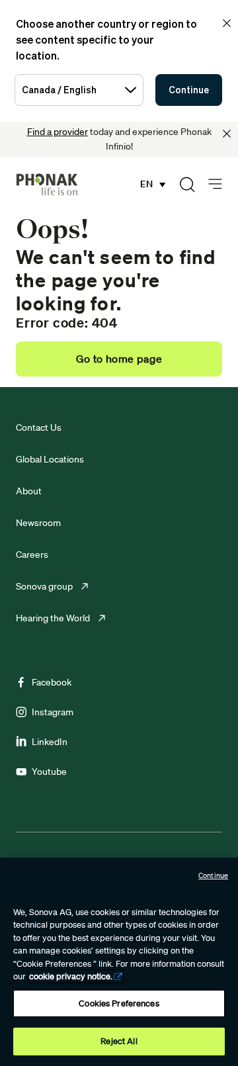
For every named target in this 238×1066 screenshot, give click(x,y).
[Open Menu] (215, 184)
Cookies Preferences (119, 1003)
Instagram (52, 712)
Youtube (49, 771)
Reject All (118, 1041)
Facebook (51, 682)
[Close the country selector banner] (227, 23)
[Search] (187, 185)
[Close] (227, 134)
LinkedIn (49, 742)
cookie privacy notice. (70, 976)
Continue (189, 89)
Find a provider (57, 132)
